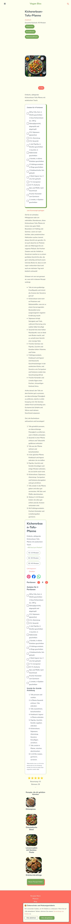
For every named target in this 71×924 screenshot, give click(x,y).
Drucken (32, 571)
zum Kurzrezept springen (35, 210)
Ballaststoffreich (32, 37)
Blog (35, 901)
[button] (68, 4)
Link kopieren (31, 568)
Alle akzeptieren (47, 918)
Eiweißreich (30, 32)
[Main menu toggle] (5, 4)
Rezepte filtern (35, 896)
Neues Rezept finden (35, 882)
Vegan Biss (35, 3)
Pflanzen (35, 899)
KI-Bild (41, 88)
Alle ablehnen (31, 918)
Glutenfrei (29, 26)
